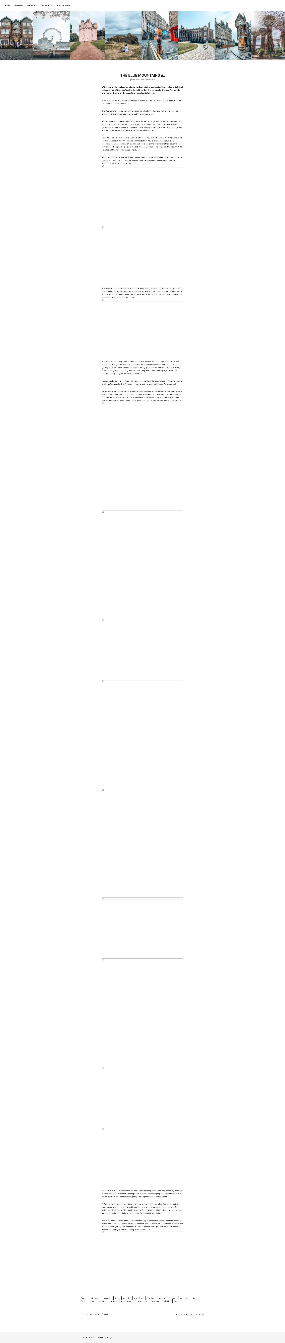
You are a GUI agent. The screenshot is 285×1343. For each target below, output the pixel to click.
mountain (184, 1298)
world (176, 1301)
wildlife (167, 1301)
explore (151, 1298)
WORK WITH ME (63, 5)
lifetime (173, 1298)
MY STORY (32, 5)
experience (139, 1298)
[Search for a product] (279, 5)
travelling (155, 1301)
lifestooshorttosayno (148, 80)
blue (117, 1298)
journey (162, 1298)
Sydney (114, 1301)
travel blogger (127, 1301)
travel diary (142, 1301)
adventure (95, 1298)
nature (91, 1301)
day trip (126, 1298)
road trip (102, 1301)
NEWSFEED (18, 5)
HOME (7, 5)
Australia (107, 1298)
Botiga (109, 1337)
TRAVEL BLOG (47, 5)
